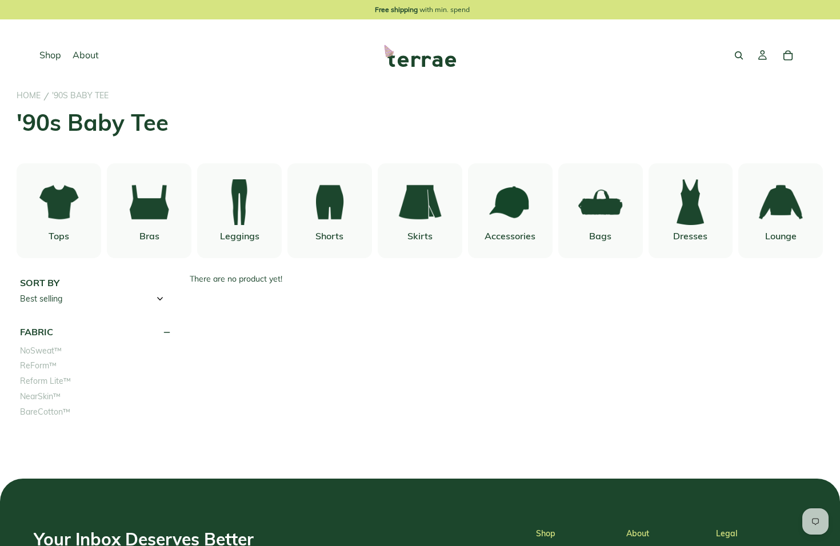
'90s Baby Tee (80, 96)
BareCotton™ (45, 412)
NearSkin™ (40, 397)
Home (29, 96)
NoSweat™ (41, 351)
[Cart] (788, 55)
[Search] (738, 55)
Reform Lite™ (45, 381)
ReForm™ (38, 366)
